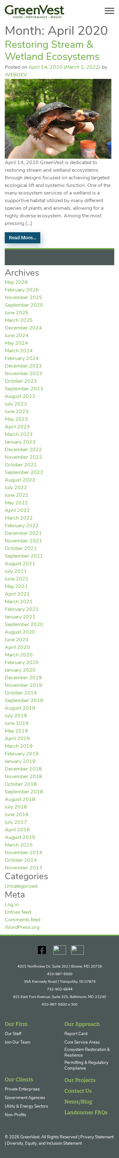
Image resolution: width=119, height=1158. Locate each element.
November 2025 (23, 297)
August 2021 (20, 563)
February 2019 (22, 754)
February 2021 (22, 609)
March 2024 (19, 351)
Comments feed (22, 920)
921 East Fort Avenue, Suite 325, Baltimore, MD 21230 (59, 997)
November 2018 (23, 776)
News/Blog (78, 1101)
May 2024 (16, 343)
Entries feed (18, 912)
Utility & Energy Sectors (26, 1106)
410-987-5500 (59, 974)
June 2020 (17, 640)
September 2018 (24, 792)
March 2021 (19, 602)
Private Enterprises (22, 1089)
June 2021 (17, 579)
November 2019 (23, 685)
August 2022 (20, 480)
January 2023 (20, 442)
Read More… (22, 237)
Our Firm (16, 1024)
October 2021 (21, 548)
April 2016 (17, 830)
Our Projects (80, 1080)
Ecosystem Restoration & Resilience (87, 1053)
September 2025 (24, 305)
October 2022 (21, 465)
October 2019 (21, 693)
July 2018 (16, 807)
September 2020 (24, 624)
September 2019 (24, 700)
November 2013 (23, 868)
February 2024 (22, 358)
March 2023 (19, 434)
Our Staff (13, 1034)
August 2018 (20, 799)
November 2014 (23, 852)
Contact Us (78, 1091)
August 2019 (20, 708)
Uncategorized (21, 886)
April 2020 (17, 647)
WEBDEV (16, 75)
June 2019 (17, 723)
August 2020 (20, 632)
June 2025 (17, 313)
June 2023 (17, 411)
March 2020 (19, 655)
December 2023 (23, 366)
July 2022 (16, 487)
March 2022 (19, 518)
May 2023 (16, 419)
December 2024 (23, 328)
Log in (12, 904)
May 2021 (16, 586)
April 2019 (17, 738)
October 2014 (21, 860)
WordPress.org (22, 927)
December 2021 (23, 533)
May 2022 (16, 503)
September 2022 (24, 472)
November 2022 (23, 457)
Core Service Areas (82, 1042)
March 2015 (19, 845)
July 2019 (16, 716)
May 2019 (16, 731)
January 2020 (20, 670)
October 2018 (21, 784)
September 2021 (24, 556)
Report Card (76, 1034)
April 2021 (17, 594)
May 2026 (16, 282)
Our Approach (82, 1024)
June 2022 (17, 495)
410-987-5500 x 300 (59, 1005)
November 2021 (23, 541)
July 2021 (16, 571)
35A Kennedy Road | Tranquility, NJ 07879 (60, 982)
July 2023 (16, 404)
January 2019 (20, 761)
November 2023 (23, 373)
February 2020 (22, 662)
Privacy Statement (97, 1137)
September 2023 (24, 389)
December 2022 (23, 449)
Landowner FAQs (86, 1112)
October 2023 (21, 381)
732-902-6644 (59, 989)
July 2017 (16, 822)
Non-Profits (15, 1115)
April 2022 (17, 510)
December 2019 (23, 678)
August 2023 (20, 396)
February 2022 (22, 525)
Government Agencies (25, 1098)
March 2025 (19, 320)
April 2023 (17, 427)
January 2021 (20, 617)
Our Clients (19, 1079)
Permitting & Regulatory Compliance (86, 1066)
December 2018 (23, 769)
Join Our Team (17, 1042)
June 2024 (17, 335)
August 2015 (20, 837)
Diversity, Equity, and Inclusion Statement (44, 1144)
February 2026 (22, 290)
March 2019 (19, 746)
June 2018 (17, 814)
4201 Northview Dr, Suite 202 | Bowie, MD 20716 (59, 967)
